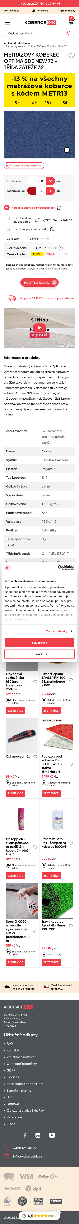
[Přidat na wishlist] (71, 55)
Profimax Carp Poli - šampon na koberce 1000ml (54, 842)
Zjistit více (15, 710)
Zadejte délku (16, 190)
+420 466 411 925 (26, 1148)
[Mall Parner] (38, 1201)
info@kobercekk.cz (27, 1156)
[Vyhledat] (68, 33)
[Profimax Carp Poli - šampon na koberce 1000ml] (57, 818)
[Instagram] (37, 1135)
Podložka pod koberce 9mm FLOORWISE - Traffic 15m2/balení (52, 764)
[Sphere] (56, 1201)
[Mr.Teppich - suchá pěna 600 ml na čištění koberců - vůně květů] (22, 818)
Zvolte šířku (14, 181)
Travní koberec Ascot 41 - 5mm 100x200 (53, 925)
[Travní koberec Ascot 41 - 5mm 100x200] (57, 901)
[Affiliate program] (7, 1201)
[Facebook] (25, 1135)
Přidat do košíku (36, 282)
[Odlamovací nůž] (22, 736)
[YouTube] (52, 1135)
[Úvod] (5, 43)
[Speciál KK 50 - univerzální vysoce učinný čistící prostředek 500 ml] (22, 901)
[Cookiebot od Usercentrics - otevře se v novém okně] (58, 567)
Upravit (37, 653)
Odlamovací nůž (18, 756)
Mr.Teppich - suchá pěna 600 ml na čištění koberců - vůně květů (17, 846)
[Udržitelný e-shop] (22, 1201)
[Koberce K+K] (40, 22)
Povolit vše (39, 642)
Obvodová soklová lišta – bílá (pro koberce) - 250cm (16, 681)
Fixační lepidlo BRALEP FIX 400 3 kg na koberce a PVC (53, 679)
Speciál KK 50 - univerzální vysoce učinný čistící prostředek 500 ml (18, 931)
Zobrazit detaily (56, 631)
